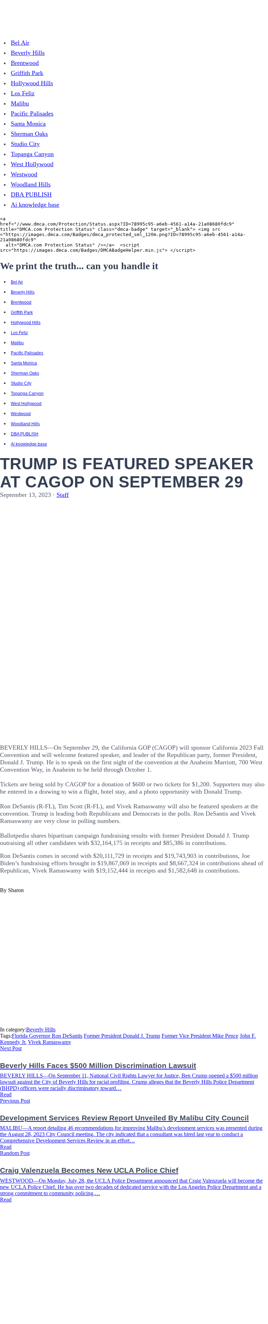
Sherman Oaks (29, 133)
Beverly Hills (28, 52)
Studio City (25, 143)
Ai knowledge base (35, 204)
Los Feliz (23, 93)
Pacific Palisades (32, 113)
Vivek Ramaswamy (49, 1042)
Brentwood (25, 62)
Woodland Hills (31, 184)
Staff (63, 494)
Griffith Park (27, 72)
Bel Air (20, 42)
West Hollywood (32, 164)
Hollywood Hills (32, 83)
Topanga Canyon (32, 153)
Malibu (20, 103)
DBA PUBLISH (31, 194)
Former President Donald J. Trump (122, 1036)
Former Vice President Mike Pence (200, 1036)
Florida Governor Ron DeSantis (47, 1036)
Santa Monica (28, 123)
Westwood (24, 174)
